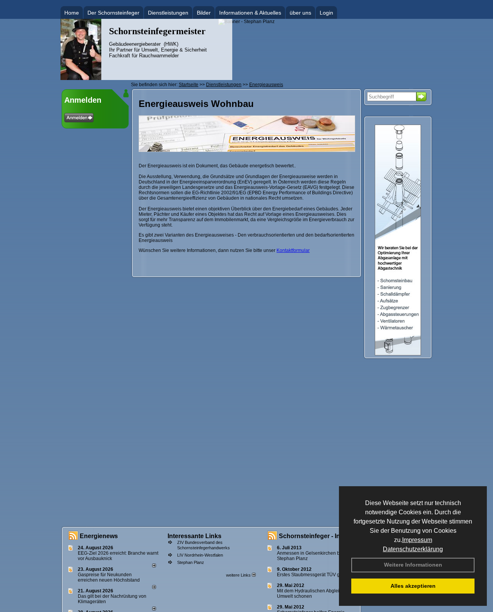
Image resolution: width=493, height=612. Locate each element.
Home (71, 13)
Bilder (204, 13)
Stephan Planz (190, 562)
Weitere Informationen (413, 565)
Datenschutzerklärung (413, 549)
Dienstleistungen (168, 13)
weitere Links (239, 575)
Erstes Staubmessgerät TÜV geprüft (314, 574)
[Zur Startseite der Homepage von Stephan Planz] (80, 78)
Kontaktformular (293, 250)
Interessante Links (194, 536)
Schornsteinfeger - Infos (314, 536)
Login (326, 13)
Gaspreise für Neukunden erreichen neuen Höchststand (109, 577)
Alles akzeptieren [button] (413, 586)
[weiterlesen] (154, 566)
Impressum (417, 540)
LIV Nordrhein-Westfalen (200, 555)
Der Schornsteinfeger (113, 13)
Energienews (99, 536)
